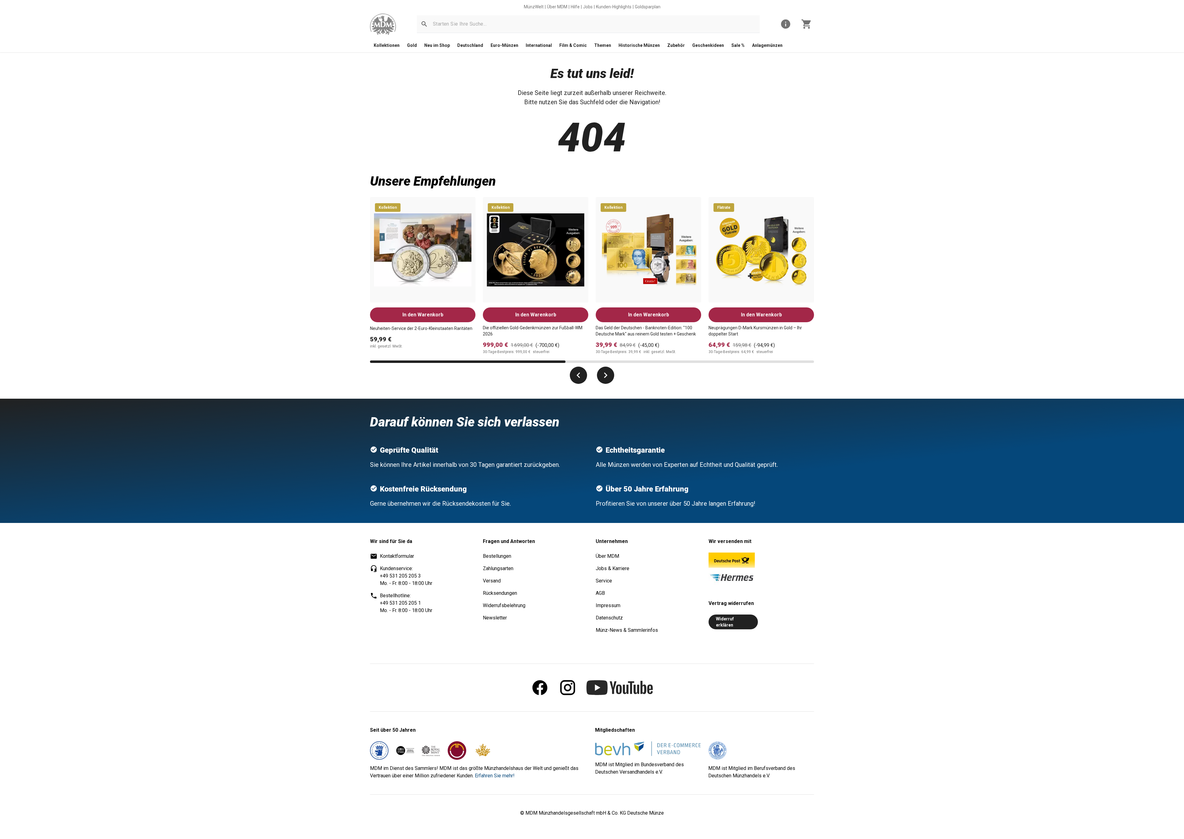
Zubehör (676, 45)
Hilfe (575, 6)
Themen (602, 45)
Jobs (588, 6)
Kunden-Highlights (613, 6)
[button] (424, 24)
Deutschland (470, 45)
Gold (412, 45)
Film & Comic (573, 45)
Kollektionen (387, 45)
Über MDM (557, 6)
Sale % (738, 45)
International (539, 45)
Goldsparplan (647, 6)
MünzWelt (534, 6)
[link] (383, 24)
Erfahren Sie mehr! (495, 776)
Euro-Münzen (504, 45)
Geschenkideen (708, 45)
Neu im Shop (437, 45)
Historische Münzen (639, 45)
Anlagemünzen (767, 45)
